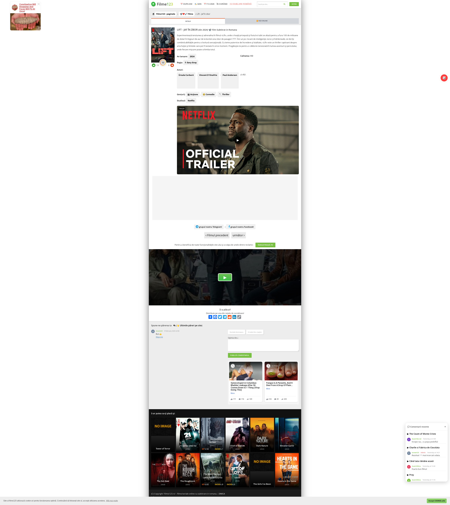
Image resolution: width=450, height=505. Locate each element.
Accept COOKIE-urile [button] (436, 501)
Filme (165, 4)
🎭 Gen (198, 4)
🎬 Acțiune (192, 94)
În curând (222, 4)
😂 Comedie (208, 94)
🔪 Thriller (224, 94)
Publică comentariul (239, 355)
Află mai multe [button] (112, 501)
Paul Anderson (230, 75)
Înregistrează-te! (265, 245)
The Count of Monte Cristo (422, 433)
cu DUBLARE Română (241, 4)
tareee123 (415, 452)
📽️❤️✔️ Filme (186, 14)
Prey (411, 474)
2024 (192, 56)
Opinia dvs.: (233, 337)
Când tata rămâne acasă (421, 461)
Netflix (191, 100)
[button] (424, 501)
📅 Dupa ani (186, 4)
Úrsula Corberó (186, 75)
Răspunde (159, 337)
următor (238, 235)
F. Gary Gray (191, 62)
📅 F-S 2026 (209, 4)
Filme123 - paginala (165, 14)
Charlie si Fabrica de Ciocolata (424, 447)
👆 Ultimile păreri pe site (189, 325)
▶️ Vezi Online (262, 21)
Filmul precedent (217, 235)
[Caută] (284, 4)
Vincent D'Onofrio (208, 75)
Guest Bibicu (416, 466)
